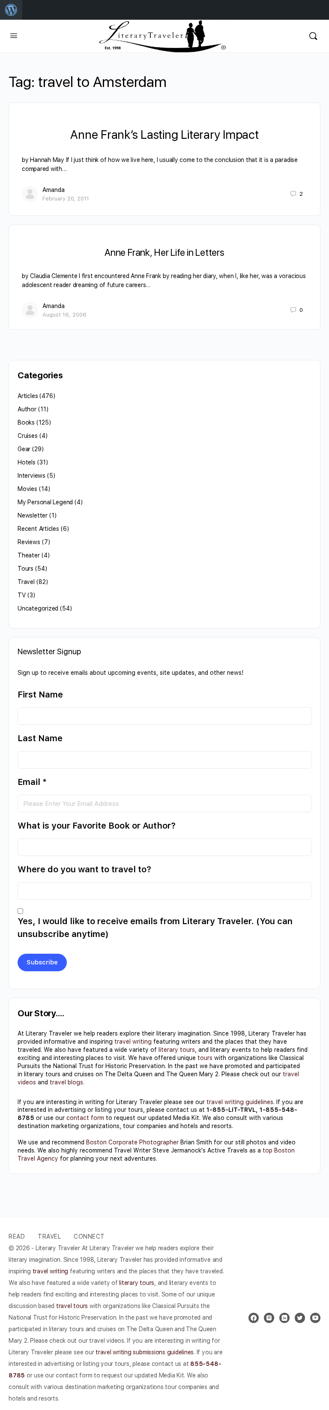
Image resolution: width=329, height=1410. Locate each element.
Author (27, 409)
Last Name (40, 738)
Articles (28, 395)
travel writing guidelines (239, 1102)
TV (22, 595)
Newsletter (33, 515)
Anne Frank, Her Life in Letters (164, 252)
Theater (29, 555)
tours (204, 1057)
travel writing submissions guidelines (145, 1352)
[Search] (313, 36)
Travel (26, 581)
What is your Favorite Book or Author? (97, 825)
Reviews (29, 542)
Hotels (27, 462)
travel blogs (66, 1082)
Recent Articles (38, 528)
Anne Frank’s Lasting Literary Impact (164, 134)
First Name (40, 694)
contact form (85, 1117)
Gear (24, 449)
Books (26, 422)
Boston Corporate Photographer (132, 1142)
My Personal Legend (45, 502)
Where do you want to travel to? (84, 869)
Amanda (53, 189)
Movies (27, 488)
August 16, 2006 (64, 314)
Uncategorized (38, 608)
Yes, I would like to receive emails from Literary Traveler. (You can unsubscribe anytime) (155, 927)
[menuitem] (11, 10)
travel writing (133, 1041)
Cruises (28, 435)
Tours (25, 568)
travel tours (72, 1305)
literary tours (177, 1049)
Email (32, 782)
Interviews (31, 475)
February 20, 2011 (65, 198)
